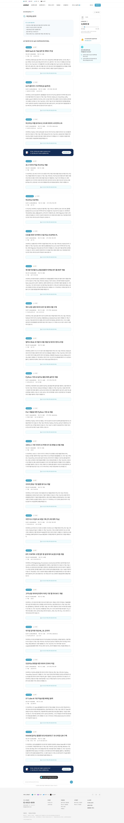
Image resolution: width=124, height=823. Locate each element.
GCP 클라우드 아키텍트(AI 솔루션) (38, 86)
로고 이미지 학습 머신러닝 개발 (37, 165)
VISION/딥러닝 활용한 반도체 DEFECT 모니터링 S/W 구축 (46, 736)
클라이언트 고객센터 (78, 802)
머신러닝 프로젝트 (32, 200)
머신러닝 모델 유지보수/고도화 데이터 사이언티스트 (44, 123)
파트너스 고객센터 (77, 804)
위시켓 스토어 (90, 802)
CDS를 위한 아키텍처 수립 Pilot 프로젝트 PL (42, 235)
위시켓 (35, 794)
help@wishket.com (27, 807)
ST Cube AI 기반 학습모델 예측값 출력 (39, 698)
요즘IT (40, 794)
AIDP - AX (47, 794)
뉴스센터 (89, 800)
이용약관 (25, 813)
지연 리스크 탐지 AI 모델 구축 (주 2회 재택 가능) (43, 519)
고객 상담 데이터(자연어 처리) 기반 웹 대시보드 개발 (44, 593)
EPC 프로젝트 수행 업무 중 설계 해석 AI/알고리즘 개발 (45, 554)
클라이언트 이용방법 (65, 802)
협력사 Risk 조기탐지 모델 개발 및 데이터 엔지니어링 (44, 342)
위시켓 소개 (50, 802)
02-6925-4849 (29, 802)
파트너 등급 (63, 806)
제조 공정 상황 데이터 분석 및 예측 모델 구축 (41, 307)
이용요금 (62, 808)
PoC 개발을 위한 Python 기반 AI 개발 (39, 412)
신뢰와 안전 (50, 804)
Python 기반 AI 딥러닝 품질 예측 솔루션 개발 (42, 377)
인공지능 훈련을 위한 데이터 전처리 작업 (40, 663)
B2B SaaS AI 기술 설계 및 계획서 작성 (39, 51)
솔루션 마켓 (89, 805)
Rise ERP (54, 794)
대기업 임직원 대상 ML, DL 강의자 (38, 631)
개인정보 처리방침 (32, 813)
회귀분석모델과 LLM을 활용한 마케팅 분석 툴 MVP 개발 (45, 270)
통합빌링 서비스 (90, 808)
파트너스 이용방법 (64, 804)
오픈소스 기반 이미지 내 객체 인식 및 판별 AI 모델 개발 (45, 445)
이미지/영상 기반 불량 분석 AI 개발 (38, 484)
